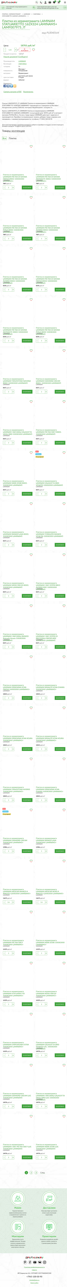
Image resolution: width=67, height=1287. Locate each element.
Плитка (12, 138)
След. (42, 1173)
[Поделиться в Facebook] (4, 86)
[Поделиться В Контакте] (8, 86)
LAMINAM (6, 180)
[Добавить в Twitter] (11, 86)
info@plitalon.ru (34, 1280)
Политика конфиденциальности (34, 1267)
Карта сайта (34, 1283)
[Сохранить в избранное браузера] (14, 86)
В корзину (24, 50)
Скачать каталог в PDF (12, 91)
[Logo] (9, 2)
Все (4, 138)
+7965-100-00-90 (34, 1276)
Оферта (34, 1270)
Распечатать (28, 91)
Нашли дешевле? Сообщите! (15, 57)
